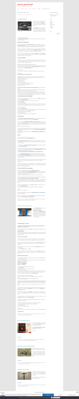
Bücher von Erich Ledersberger (54, 14)
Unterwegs (51, 27)
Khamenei (24, 314)
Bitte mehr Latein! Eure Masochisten (26, 346)
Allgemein (29, 313)
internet (29, 340)
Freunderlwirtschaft (22, 19)
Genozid (19, 314)
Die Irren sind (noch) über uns (25, 205)
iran (20, 314)
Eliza (27, 340)
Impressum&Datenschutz (46, 8)
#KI (21, 340)
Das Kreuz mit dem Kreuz (23, 369)
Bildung (30, 339)
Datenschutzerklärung (56, 397)
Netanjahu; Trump (28, 314)
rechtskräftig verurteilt (23, 146)
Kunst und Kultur (33, 313)
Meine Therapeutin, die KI (24, 320)
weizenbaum (34, 340)
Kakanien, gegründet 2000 (25, 4)
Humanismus (26, 363)
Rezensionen (51, 26)
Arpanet (23, 340)
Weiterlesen (20, 337)
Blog (18, 8)
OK (51, 397)
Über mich (38, 8)
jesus (44, 384)
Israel (22, 314)
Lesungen (34, 8)
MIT (31, 340)
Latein (29, 363)
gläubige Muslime (31, 297)
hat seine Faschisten (24, 278)
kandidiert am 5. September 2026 (40, 192)
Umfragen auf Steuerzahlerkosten (25, 154)
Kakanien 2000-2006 (52, 15)
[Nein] (77, 397)
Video (26, 8)
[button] (77, 392)
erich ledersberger (21, 363)
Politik (37, 313)
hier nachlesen (36, 119)
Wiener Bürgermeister (24, 185)
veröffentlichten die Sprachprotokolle (38, 131)
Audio (30, 8)
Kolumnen (32, 339)
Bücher (22, 8)
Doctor (26, 340)
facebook (3, 395)
